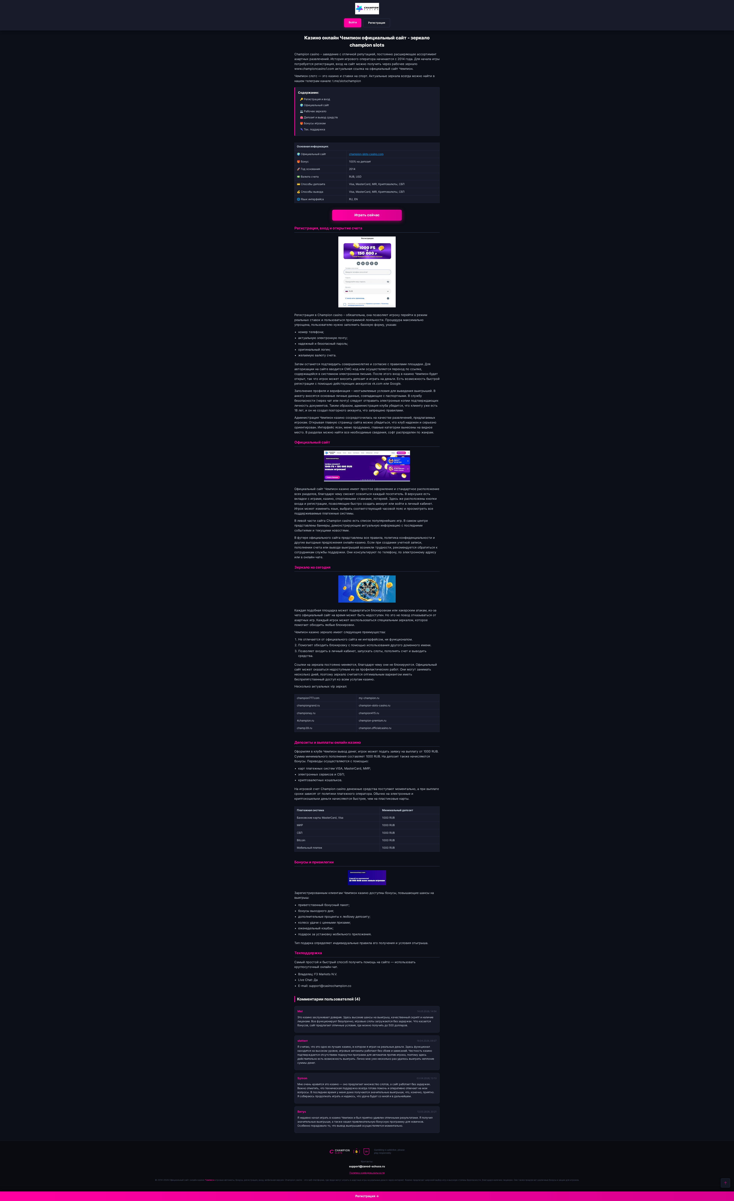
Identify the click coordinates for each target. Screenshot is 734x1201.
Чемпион (209, 1180)
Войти (353, 22)
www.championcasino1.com (314, 69)
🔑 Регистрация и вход (315, 99)
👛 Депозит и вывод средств (319, 117)
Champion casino (330, 315)
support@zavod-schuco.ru (367, 1166)
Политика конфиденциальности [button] (367, 1172)
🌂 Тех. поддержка (312, 129)
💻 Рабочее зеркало (313, 111)
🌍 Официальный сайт (314, 105)
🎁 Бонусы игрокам (313, 123)
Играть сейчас (367, 215)
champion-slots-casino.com (366, 154)
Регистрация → (367, 1196)
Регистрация (376, 22)
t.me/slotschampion (346, 81)
